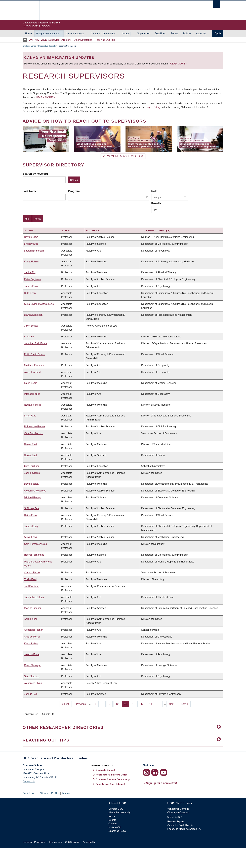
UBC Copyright (72, 842)
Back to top (29, 793)
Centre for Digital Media (180, 825)
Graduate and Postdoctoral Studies (123, 759)
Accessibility (89, 842)
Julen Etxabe (31, 325)
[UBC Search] (216, 4)
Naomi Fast (30, 455)
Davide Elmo (31, 236)
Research (66, 793)
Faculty (93, 230)
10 (118, 703)
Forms (174, 33)
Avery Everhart (32, 372)
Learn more (44, 97)
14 (151, 703)
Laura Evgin (30, 382)
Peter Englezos (32, 279)
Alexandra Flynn (33, 683)
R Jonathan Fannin (34, 426)
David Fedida (31, 483)
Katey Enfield (31, 261)
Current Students (75, 33)
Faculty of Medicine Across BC (184, 828)
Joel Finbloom (31, 586)
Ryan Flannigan (32, 665)
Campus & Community (103, 33)
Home (28, 33)
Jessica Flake (31, 654)
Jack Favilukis (32, 472)
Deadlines (160, 33)
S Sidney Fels (31, 508)
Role (154, 191)
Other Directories (82, 39)
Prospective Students (47, 33)
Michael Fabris (32, 393)
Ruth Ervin (30, 293)
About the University (119, 812)
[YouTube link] (163, 772)
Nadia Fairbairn (32, 404)
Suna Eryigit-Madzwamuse (39, 303)
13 (143, 703)
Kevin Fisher (31, 643)
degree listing (153, 107)
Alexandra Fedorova (35, 490)
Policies (187, 33)
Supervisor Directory (59, 39)
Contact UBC (115, 808)
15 (160, 703)
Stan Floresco (31, 676)
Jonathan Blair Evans (35, 343)
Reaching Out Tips (105, 39)
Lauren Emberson (34, 250)
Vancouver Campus (178, 808)
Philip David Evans (34, 354)
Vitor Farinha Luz (33, 433)
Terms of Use (55, 842)
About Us (201, 33)
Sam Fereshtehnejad (35, 543)
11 (126, 703)
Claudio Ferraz (32, 572)
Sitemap (44, 793)
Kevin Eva (29, 336)
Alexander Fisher (33, 629)
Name (28, 230)
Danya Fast (30, 444)
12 (135, 703)
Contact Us (29, 781)
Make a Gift (114, 827)
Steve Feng (30, 537)
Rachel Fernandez (34, 554)
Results (156, 203)
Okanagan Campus (178, 812)
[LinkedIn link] (154, 772)
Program (74, 191)
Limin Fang (30, 415)
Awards (126, 33)
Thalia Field (30, 579)
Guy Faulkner (31, 466)
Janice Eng (30, 272)
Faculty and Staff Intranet (110, 784)
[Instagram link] (146, 772)
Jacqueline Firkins (34, 597)
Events (112, 819)
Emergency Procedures (34, 842)
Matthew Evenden (34, 365)
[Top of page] (26, 39)
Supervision (143, 33)
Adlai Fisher (30, 618)
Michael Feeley (32, 497)
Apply (218, 33)
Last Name (30, 191)
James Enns (31, 286)
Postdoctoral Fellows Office (112, 774)
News (111, 816)
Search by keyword (35, 173)
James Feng (31, 526)
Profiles (55, 793)
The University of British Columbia (29, 10)
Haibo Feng (30, 515)
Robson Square (175, 821)
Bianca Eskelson (33, 314)
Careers (112, 823)
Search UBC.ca (117, 830)
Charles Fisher (32, 636)
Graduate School (29, 46)
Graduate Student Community (113, 779)
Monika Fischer (32, 608)
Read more (178, 63)
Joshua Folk (30, 693)
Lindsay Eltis (31, 243)
